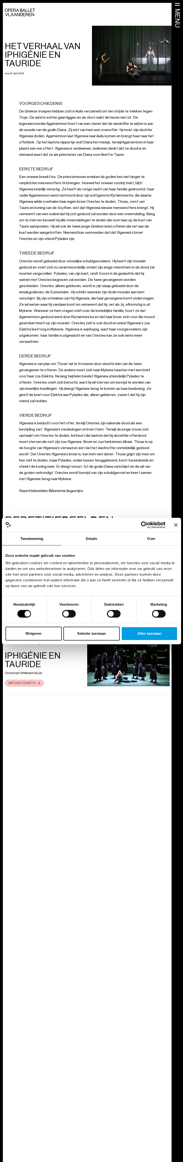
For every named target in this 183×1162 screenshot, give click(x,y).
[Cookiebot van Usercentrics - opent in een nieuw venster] (144, 524)
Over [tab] (151, 539)
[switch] (69, 614)
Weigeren (33, 633)
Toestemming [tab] (31, 539)
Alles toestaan (149, 633)
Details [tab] (91, 539)
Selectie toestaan (91, 633)
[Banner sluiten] (176, 525)
